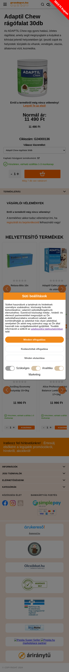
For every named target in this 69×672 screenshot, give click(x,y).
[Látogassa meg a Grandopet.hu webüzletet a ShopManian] (34, 629)
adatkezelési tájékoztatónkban (47, 328)
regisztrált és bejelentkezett (23, 222)
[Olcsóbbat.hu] (34, 567)
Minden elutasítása (34, 358)
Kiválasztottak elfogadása (34, 349)
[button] (59, 10)
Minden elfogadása (34, 339)
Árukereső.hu (34, 533)
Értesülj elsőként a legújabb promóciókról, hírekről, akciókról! (29, 447)
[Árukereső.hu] (34, 528)
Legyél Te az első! (34, 105)
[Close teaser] (48, 4)
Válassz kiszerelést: (34, 144)
